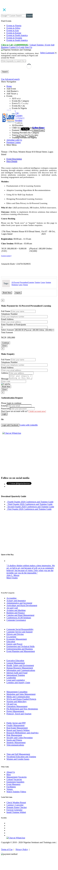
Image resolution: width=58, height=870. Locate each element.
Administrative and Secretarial (19, 603)
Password (5, 408)
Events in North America (17, 35)
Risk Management (14, 735)
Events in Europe (13, 33)
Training (37, 282)
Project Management (15, 711)
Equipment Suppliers (15, 782)
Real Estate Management (17, 728)
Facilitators (11, 787)
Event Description (14, 159)
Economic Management (16, 639)
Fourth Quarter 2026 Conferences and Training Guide (29, 502)
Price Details (11, 161)
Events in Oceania (14, 38)
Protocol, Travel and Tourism (18, 714)
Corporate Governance (16, 620)
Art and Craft (12, 608)
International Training (15, 675)
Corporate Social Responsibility (19, 629)
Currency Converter (14, 805)
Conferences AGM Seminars (18, 618)
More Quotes (12, 578)
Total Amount (7, 332)
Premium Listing (13, 142)
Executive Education (15, 660)
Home (9, 86)
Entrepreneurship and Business (19, 649)
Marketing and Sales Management (20, 694)
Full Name (5, 311)
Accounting (11, 598)
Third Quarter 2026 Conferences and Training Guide (29, 504)
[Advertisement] (29, 455)
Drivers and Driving (15, 634)
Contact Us (14, 47)
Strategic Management (15, 742)
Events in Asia (12, 30)
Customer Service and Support (19, 632)
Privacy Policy (22, 849)
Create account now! (37, 411)
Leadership (11, 677)
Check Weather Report (16, 802)
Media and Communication (18, 696)
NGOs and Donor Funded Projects (21, 699)
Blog (8, 774)
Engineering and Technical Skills (20, 646)
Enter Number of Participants (13, 324)
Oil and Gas (11, 704)
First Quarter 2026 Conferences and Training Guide (29, 509)
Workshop (14, 285)
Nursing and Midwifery (16, 701)
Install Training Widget (16, 812)
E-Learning (11, 637)
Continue (5, 343)
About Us (10, 772)
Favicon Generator (14, 810)
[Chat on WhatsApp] (11, 433)
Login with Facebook (10, 425)
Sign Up (28, 47)
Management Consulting (16, 692)
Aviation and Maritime (16, 610)
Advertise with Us (14, 140)
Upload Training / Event (40, 45)
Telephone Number (9, 314)
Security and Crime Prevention (19, 737)
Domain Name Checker (16, 807)
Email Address (7, 319)
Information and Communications (20, 670)
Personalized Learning (27, 282)
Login (21, 47)
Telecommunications (15, 745)
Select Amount (7, 330)
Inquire (31, 136)
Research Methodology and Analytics (22, 733)
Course (43, 282)
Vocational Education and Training (21, 756)
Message (4, 379)
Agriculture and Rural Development (21, 605)
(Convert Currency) (6, 255)
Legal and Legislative (15, 680)
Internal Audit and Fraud (16, 673)
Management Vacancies (16, 777)
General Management (15, 663)
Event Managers (13, 784)
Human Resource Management (19, 668)
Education (10, 641)
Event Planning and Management (20, 651)
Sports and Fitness (14, 740)
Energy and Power (14, 644)
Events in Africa (13, 28)
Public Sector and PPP (16, 723)
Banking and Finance (15, 613)
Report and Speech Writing (18, 730)
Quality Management (15, 725)
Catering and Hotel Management (20, 615)
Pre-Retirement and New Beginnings (22, 709)
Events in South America (17, 40)
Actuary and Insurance (16, 600)
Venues (9, 789)
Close (4, 346)
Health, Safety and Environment (20, 665)
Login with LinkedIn (29, 425)
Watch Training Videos (16, 791)
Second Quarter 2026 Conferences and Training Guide (30, 506)
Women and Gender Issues (17, 759)
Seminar (48, 282)
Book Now (21, 136)
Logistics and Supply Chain (18, 682)
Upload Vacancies (14, 779)
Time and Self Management (18, 754)
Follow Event (38, 127)
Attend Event (38, 130)
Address (4, 373)
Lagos (21, 285)
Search (30, 16)
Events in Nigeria (13, 25)
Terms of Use (7, 849)
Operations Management (16, 706)
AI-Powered (15, 282)
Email (3, 406)
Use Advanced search (10, 79)
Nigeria (25, 285)
